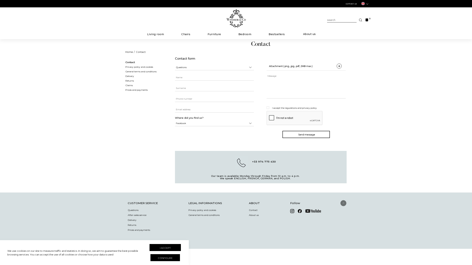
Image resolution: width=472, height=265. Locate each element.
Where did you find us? (189, 118)
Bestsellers (277, 34)
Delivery (132, 220)
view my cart (236, 31)
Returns (132, 225)
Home (129, 51)
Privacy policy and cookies (202, 210)
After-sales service (137, 215)
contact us (351, 3)
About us (309, 34)
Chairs (185, 34)
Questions (133, 210)
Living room (155, 34)
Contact (141, 51)
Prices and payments (139, 230)
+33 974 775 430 (264, 161)
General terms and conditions (204, 215)
